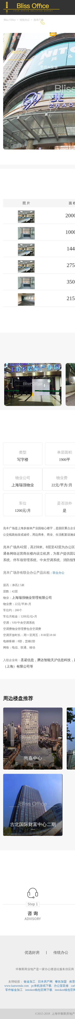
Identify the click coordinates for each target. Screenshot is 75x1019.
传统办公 (19, 52)
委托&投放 (49, 67)
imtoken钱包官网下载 (38, 989)
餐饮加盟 (61, 981)
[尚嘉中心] (32, 738)
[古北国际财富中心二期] (32, 804)
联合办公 (58, 572)
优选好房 (41, 37)
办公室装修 (61, 985)
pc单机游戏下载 (41, 985)
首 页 (16, 37)
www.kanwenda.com (16, 985)
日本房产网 (45, 981)
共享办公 (47, 52)
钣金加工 (29, 981)
